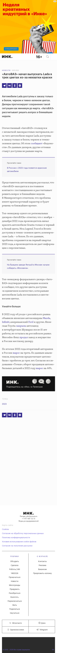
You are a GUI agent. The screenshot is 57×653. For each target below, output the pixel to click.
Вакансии (42, 569)
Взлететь (14, 597)
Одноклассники (16, 630)
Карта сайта (7, 525)
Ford (30, 322)
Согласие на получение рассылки (17, 546)
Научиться (14, 613)
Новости (6, 70)
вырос (16, 353)
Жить (14, 605)
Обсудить (14, 561)
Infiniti (5, 322)
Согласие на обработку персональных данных (23, 533)
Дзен (43, 623)
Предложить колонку (42, 573)
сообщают (36, 143)
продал (23, 337)
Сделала (14, 565)
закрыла (21, 326)
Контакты (42, 561)
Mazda (46, 318)
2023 (4, 404)
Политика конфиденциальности (16, 538)
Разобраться (14, 593)
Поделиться (14, 609)
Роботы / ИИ (14, 569)
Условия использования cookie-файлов (19, 542)
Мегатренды (14, 585)
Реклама (42, 565)
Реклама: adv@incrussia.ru (28, 516)
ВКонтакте (17, 623)
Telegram (43, 630)
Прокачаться (14, 577)
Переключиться (15, 601)
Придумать (14, 589)
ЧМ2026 (14, 573)
